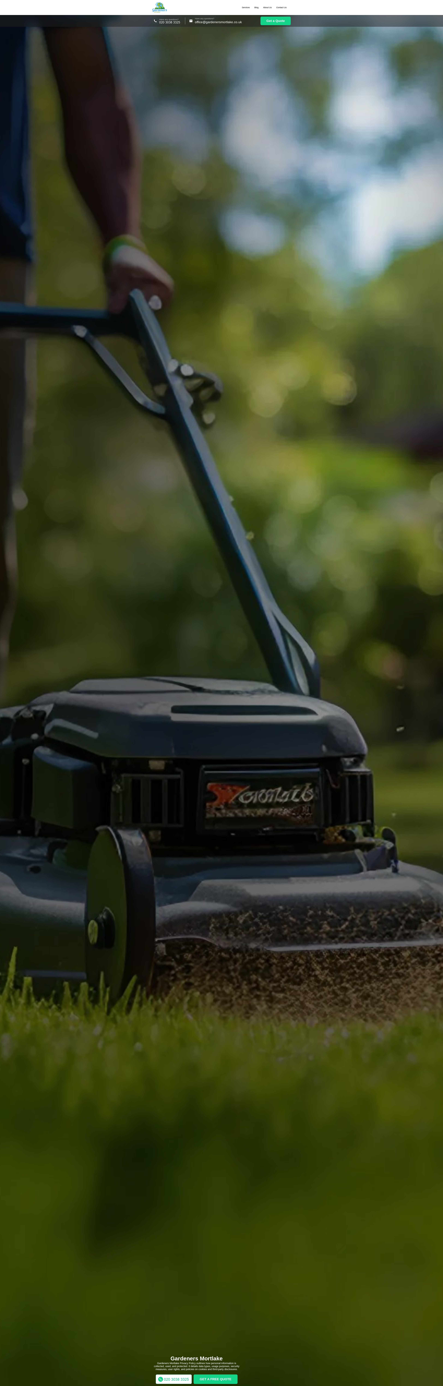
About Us (267, 7)
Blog (256, 7)
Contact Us (281, 7)
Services (246, 7)
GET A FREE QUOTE (215, 1379)
